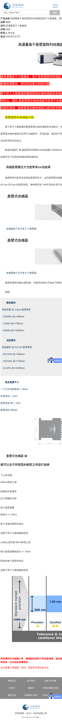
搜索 (55, 12)
